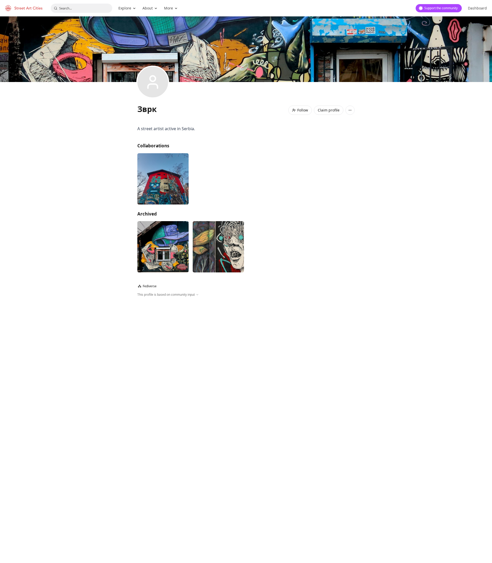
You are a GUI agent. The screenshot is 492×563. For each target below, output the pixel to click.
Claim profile (329, 110)
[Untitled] (163, 246)
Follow (302, 110)
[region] (246, 352)
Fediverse (147, 286)
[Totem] (163, 178)
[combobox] (81, 8)
